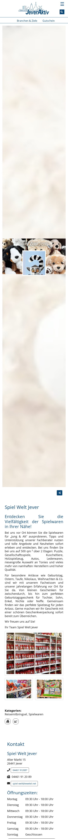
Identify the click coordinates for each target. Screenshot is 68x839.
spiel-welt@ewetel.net (24, 783)
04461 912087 (20, 770)
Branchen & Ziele (27, 20)
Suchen (63, 11)
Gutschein (49, 20)
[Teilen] (59, 493)
